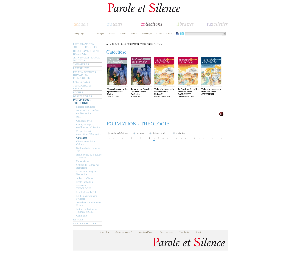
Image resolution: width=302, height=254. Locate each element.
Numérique (147, 33)
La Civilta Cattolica (163, 33)
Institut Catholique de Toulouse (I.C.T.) (87, 210)
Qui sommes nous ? (123, 232)
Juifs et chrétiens (84, 178)
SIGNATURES (81, 64)
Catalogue (99, 33)
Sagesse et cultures (85, 106)
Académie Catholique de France (88, 204)
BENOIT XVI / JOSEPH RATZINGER (86, 52)
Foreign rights (79, 33)
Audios (134, 33)
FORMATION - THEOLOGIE (81, 101)
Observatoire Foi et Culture (85, 143)
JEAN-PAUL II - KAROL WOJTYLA (86, 59)
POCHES (78, 92)
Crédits (199, 232)
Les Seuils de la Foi (86, 192)
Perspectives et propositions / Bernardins (88, 132)
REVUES (78, 219)
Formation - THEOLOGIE (83, 187)
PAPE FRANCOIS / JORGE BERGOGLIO (85, 45)
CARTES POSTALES (84, 223)
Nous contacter (166, 232)
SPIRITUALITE (81, 81)
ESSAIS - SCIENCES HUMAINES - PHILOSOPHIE (84, 75)
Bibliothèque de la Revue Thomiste (88, 156)
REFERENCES (81, 68)
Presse (112, 33)
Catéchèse (81, 137)
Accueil (109, 44)
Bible (79, 117)
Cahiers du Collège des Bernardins (87, 166)
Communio (81, 215)
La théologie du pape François (86, 197)
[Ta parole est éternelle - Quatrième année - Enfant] (117, 85)
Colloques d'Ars (84, 120)
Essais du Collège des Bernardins (87, 173)
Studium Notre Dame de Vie (88, 149)
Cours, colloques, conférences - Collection (88, 126)
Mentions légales (146, 232)
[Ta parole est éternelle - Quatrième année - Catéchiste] (141, 85)
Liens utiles (104, 232)
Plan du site (184, 232)
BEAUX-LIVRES (82, 96)
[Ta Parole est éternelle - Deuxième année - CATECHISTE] (211, 85)
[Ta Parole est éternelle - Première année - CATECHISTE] (188, 85)
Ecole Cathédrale (84, 182)
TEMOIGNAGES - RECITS (83, 87)
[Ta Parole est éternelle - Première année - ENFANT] (164, 85)
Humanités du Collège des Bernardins (87, 112)
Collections (120, 44)
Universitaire (82, 161)
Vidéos (123, 33)
